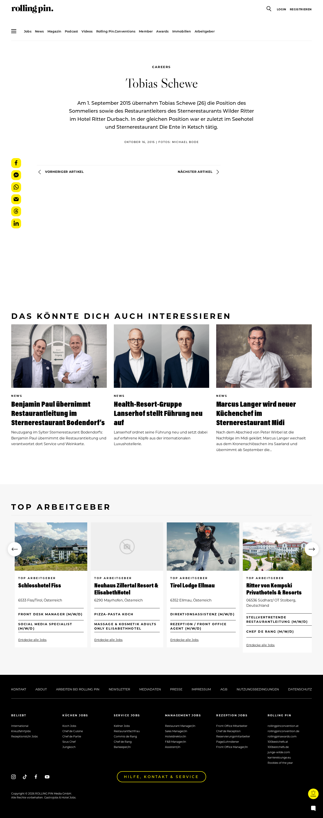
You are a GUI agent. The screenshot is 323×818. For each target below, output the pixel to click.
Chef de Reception (228, 731)
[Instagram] (13, 776)
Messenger (16, 175)
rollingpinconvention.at (283, 726)
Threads (16, 211)
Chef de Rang (123, 741)
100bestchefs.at (278, 741)
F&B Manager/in (175, 741)
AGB (223, 689)
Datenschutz (300, 689)
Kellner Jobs (122, 726)
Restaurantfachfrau (127, 731)
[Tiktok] (24, 776)
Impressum (201, 689)
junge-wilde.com (279, 752)
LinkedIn (16, 223)
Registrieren (301, 9)
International (19, 726)
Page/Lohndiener (227, 741)
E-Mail (16, 199)
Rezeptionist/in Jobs (24, 736)
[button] (15, 549)
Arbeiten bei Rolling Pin (77, 689)
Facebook (16, 163)
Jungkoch (69, 747)
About (41, 689)
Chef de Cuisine (72, 731)
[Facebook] (36, 776)
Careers (161, 67)
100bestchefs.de (278, 747)
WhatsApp (16, 187)
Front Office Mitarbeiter (231, 726)
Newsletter (119, 689)
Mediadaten (150, 689)
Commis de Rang (125, 736)
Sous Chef (69, 741)
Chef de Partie (71, 736)
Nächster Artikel (195, 172)
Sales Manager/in (176, 731)
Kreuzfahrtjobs (21, 731)
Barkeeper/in (122, 747)
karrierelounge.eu (279, 757)
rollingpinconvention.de (283, 731)
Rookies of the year (280, 762)
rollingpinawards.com (282, 736)
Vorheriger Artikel (63, 172)
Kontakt (18, 689)
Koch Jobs (69, 726)
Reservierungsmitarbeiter (233, 736)
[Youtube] (47, 776)
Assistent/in (172, 747)
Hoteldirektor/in (175, 736)
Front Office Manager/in (232, 747)
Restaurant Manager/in (180, 726)
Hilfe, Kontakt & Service (161, 776)
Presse (176, 689)
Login (281, 9)
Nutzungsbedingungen (258, 689)
